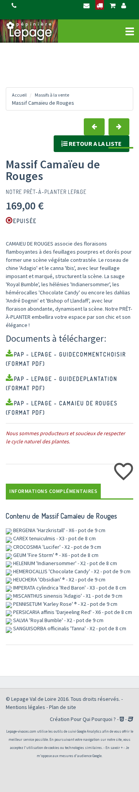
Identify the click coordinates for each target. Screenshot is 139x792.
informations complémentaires (53, 491)
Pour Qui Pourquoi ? (93, 719)
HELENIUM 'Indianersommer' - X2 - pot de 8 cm (64, 563)
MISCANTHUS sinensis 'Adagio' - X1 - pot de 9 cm (67, 595)
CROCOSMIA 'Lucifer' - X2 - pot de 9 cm (56, 546)
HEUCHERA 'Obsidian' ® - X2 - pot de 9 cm (58, 579)
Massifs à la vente (52, 95)
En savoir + (114, 747)
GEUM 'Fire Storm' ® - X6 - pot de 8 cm (55, 555)
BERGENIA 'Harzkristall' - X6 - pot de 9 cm (58, 530)
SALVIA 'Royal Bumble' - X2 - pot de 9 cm (57, 620)
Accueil (19, 95)
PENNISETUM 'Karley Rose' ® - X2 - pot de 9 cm (64, 603)
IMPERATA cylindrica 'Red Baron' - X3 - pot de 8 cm (69, 587)
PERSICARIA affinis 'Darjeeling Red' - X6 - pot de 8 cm (72, 612)
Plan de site (62, 707)
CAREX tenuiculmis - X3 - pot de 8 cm (54, 538)
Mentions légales (25, 707)
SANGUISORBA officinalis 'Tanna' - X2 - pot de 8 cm (69, 628)
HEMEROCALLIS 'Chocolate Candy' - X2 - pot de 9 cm (71, 571)
